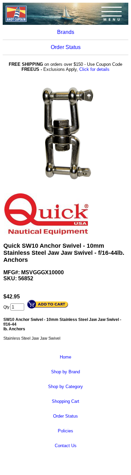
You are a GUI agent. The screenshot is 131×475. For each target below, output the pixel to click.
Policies (65, 430)
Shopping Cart (65, 401)
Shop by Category (65, 386)
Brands (65, 32)
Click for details (94, 69)
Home (65, 357)
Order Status (66, 47)
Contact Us (66, 445)
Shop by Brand (65, 371)
